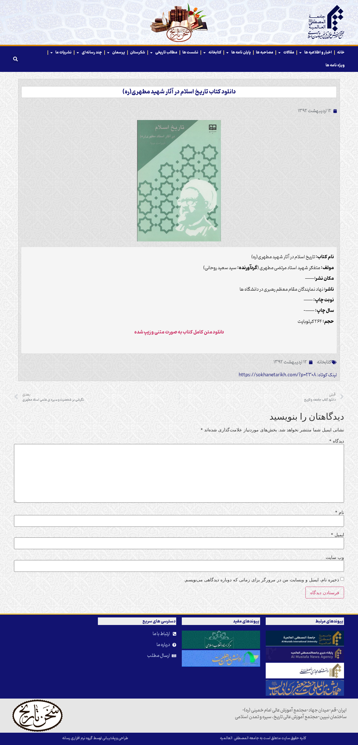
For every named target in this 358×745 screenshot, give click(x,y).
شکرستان (137, 52)
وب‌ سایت (335, 557)
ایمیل (337, 534)
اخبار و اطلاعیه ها (318, 52)
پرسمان (118, 52)
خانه (341, 52)
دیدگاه (336, 441)
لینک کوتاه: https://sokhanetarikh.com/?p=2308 (288, 375)
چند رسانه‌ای (92, 52)
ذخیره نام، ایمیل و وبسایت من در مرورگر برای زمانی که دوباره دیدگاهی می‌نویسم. (261, 579)
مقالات (288, 52)
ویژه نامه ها (335, 65)
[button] (15, 59)
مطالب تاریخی (166, 52)
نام (339, 512)
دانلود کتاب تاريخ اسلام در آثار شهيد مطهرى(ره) (179, 92)
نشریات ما (63, 52)
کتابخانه (214, 52)
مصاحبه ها (264, 52)
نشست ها (190, 52)
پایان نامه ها (241, 52)
